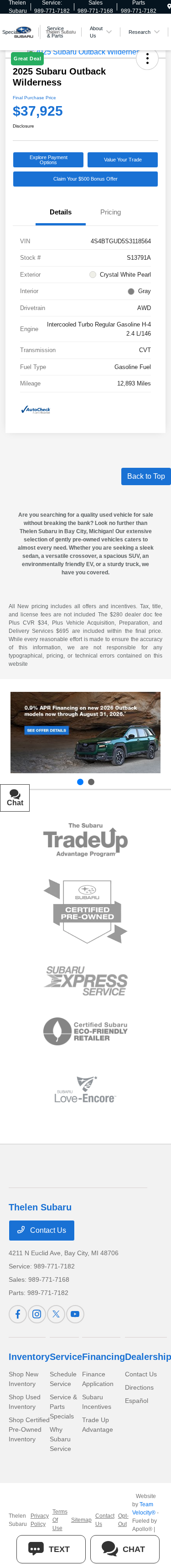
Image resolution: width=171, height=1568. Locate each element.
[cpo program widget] (85, 911)
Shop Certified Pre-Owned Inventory (29, 1429)
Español (136, 1400)
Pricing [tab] (110, 212)
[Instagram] (37, 1314)
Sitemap (81, 1520)
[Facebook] (18, 1314)
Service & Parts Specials (63, 1406)
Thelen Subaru (18, 1520)
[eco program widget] (85, 1031)
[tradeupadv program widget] (85, 839)
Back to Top (146, 476)
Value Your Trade (123, 159)
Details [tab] (61, 212)
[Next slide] (91, 782)
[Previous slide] (80, 782)
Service (66, 1357)
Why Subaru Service (60, 1439)
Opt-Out (123, 1520)
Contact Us (47, 1230)
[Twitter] (56, 1314)
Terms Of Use (59, 1520)
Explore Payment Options (48, 160)
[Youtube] (75, 1314)
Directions (139, 1387)
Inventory (29, 1357)
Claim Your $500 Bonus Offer (85, 179)
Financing (103, 1357)
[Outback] (85, 733)
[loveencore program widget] (85, 1089)
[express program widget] (85, 980)
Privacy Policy (40, 1520)
